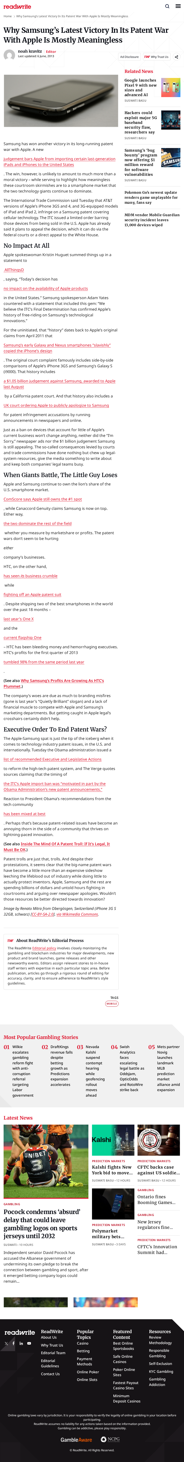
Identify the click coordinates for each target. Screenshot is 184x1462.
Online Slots (87, 1379)
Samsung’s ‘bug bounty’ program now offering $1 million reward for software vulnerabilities (141, 162)
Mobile (112, 1003)
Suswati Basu (103, 1180)
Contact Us (50, 1373)
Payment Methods (84, 1361)
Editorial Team (53, 1352)
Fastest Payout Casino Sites (125, 1385)
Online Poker (88, 1371)
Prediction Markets (108, 1161)
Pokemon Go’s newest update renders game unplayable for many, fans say (151, 197)
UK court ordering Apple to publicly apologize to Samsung (56, 405)
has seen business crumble (31, 575)
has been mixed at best (25, 813)
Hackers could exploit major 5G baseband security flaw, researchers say (141, 122)
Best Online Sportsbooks (123, 1346)
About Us (49, 1337)
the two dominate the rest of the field (38, 523)
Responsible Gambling (159, 1353)
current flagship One (22, 637)
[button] (167, 6)
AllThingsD (14, 269)
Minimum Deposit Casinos (126, 1398)
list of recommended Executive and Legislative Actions (53, 759)
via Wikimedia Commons (77, 914)
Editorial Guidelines (50, 1363)
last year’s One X (19, 618)
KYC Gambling (161, 1371)
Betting (83, 1350)
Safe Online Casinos (123, 1359)
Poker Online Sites (124, 1372)
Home (8, 16)
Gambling (12, 1204)
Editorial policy (44, 948)
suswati (10, 1245)
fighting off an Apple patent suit (32, 594)
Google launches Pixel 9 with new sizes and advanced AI (141, 87)
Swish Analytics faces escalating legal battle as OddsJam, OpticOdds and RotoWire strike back (132, 1068)
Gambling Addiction (157, 1382)
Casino (82, 1343)
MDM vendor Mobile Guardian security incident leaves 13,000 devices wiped (152, 220)
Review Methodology (160, 1340)
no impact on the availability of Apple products (46, 288)
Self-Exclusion (160, 1363)
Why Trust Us (52, 1345)
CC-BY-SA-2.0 (42, 914)
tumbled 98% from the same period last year (44, 662)
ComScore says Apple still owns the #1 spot (43, 499)
